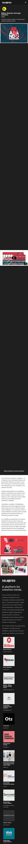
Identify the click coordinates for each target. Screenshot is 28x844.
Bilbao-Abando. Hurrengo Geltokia (14, 471)
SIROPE (3, 16)
